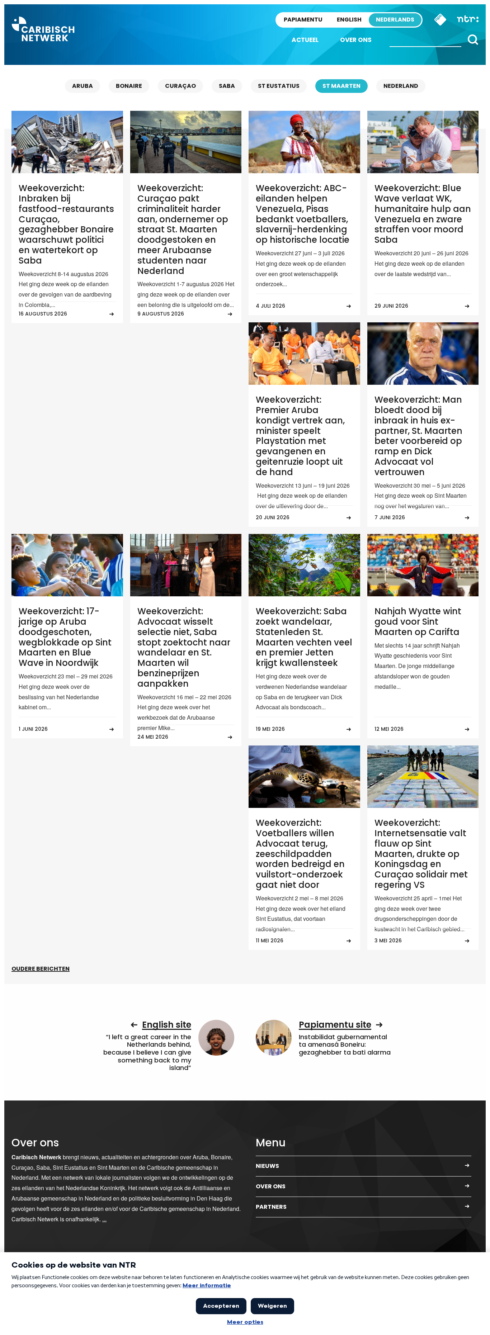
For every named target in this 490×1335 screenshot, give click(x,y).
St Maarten (341, 86)
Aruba (82, 86)
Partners (271, 1207)
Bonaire (129, 86)
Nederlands (395, 19)
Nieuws (267, 1166)
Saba (227, 86)
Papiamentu (303, 19)
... (104, 1219)
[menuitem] (305, 40)
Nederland (400, 86)
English (349, 19)
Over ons (356, 39)
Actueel (305, 39)
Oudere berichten (40, 969)
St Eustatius (279, 86)
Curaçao (180, 86)
